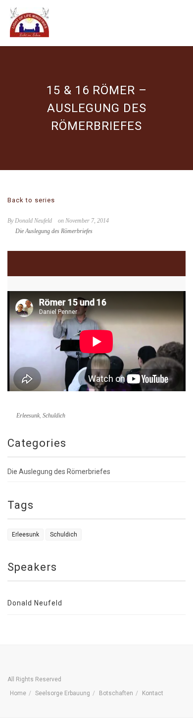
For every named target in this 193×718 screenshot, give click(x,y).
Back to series (31, 200)
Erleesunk (28, 415)
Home (18, 693)
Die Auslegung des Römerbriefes (54, 231)
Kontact (152, 693)
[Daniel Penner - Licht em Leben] (29, 22)
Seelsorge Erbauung (62, 693)
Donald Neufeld (34, 603)
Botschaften (116, 693)
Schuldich (54, 415)
